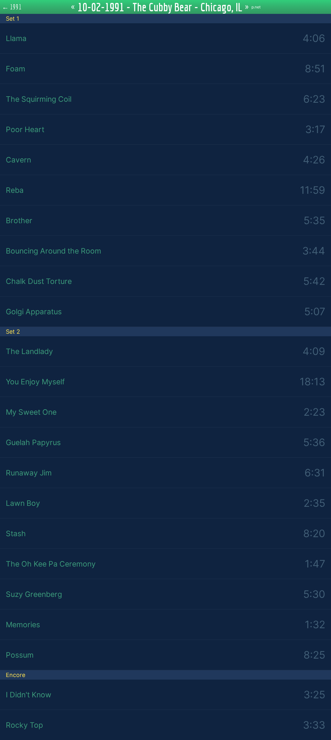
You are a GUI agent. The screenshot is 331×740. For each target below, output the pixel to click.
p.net (256, 7)
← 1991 (12, 7)
